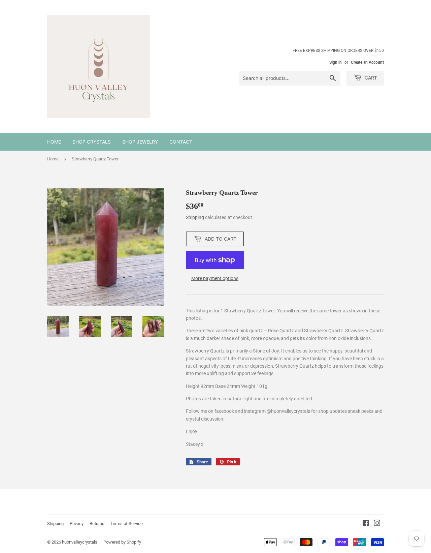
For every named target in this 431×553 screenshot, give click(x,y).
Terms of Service (126, 523)
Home (54, 142)
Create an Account (367, 62)
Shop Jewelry (140, 142)
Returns (97, 523)
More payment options (214, 278)
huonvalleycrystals (79, 542)
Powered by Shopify (122, 542)
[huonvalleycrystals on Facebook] (365, 524)
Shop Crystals (91, 142)
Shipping (195, 217)
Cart (370, 78)
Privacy (77, 523)
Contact (180, 142)
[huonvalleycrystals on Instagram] (377, 524)
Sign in (335, 62)
